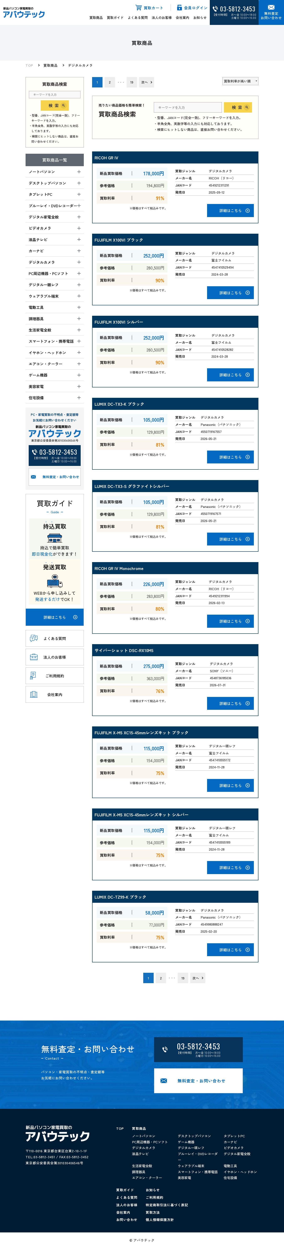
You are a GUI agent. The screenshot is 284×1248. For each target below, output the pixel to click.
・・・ (121, 82)
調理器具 (138, 1171)
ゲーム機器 (186, 1141)
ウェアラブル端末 (191, 1165)
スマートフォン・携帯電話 (198, 1171)
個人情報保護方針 (160, 1219)
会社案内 (182, 17)
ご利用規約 (154, 1197)
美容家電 (184, 1177)
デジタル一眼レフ (191, 1147)
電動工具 (230, 1165)
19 (131, 82)
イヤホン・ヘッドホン (240, 1171)
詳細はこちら (54, 617)
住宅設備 (230, 1177)
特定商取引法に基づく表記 (167, 1204)
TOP (29, 65)
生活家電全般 (142, 1165)
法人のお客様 (162, 17)
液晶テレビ (140, 1153)
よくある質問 (138, 17)
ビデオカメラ (234, 1147)
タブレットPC (234, 1135)
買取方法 (153, 1212)
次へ (144, 82)
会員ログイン (196, 7)
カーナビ (230, 1141)
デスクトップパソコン (194, 1135)
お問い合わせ (126, 1219)
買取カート (153, 7)
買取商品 (96, 17)
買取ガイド (115, 17)
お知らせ (200, 17)
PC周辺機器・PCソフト (150, 1141)
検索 (54, 105)
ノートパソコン (143, 1135)
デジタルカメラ (80, 65)
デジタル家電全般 (237, 1153)
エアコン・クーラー (147, 1177)
